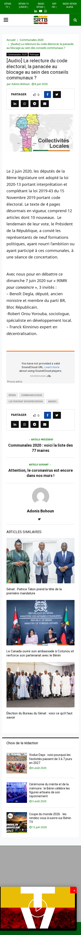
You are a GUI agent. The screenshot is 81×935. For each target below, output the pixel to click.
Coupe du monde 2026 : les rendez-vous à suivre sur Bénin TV (50, 818)
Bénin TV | (7, 5)
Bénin (12, 395)
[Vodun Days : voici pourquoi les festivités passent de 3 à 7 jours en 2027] (16, 763)
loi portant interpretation (26, 401)
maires (52, 401)
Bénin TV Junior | (24, 5)
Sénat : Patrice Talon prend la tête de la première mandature (34, 591)
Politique (34, 54)
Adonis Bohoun (20, 84)
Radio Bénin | (41, 5)
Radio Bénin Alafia (70, 5)
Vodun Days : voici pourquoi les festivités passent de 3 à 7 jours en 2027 (50, 758)
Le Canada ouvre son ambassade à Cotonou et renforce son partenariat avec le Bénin (40, 653)
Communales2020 (31, 395)
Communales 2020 (17, 54)
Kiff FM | (54, 5)
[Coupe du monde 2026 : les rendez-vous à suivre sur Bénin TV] (16, 822)
